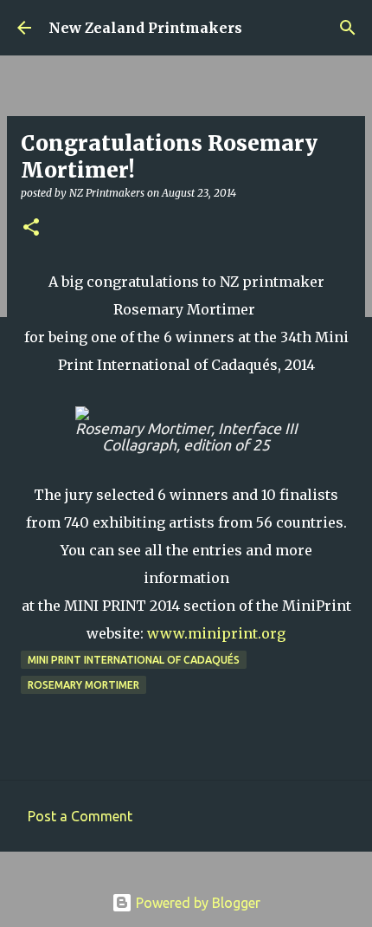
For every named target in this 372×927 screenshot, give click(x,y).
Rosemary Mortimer (83, 684)
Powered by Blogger (196, 903)
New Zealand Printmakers (145, 27)
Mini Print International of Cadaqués (134, 659)
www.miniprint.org (216, 633)
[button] (31, 228)
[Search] (347, 28)
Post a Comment (80, 816)
